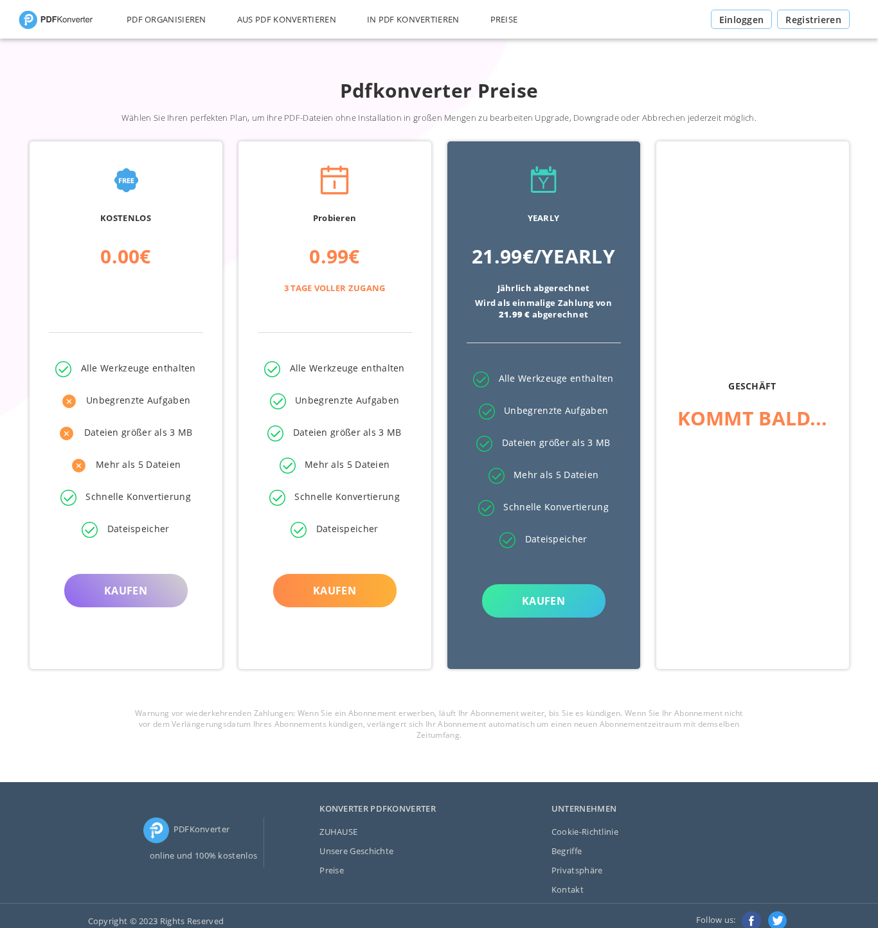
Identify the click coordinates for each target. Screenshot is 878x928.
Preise (331, 870)
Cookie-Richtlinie (584, 831)
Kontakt (567, 889)
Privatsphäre (577, 870)
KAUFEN (125, 591)
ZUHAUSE (338, 831)
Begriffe (566, 851)
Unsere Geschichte (356, 851)
